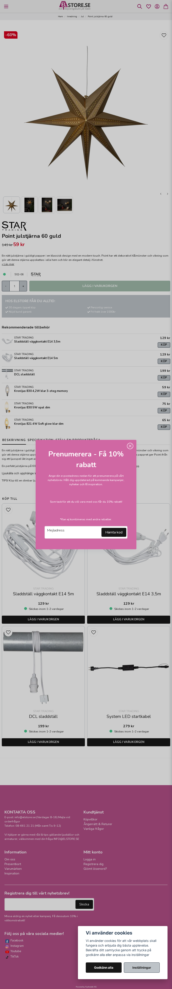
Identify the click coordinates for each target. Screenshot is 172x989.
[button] (130, 446)
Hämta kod (114, 532)
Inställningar (141, 967)
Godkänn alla (103, 967)
